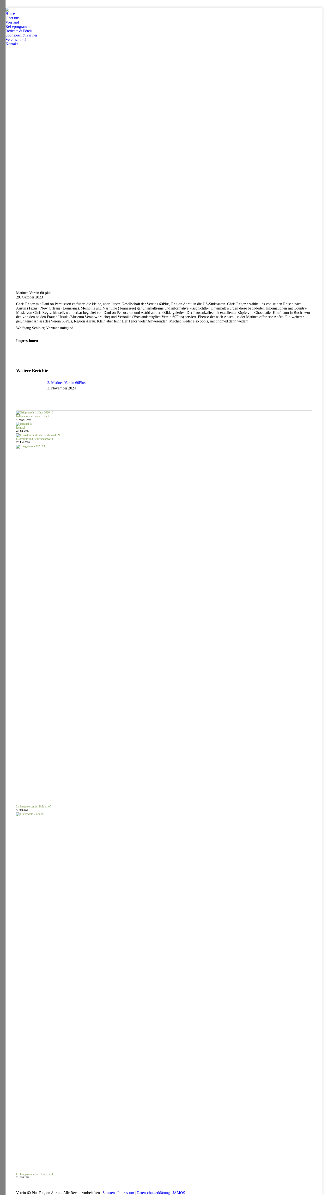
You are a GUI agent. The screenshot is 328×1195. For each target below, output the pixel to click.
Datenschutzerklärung (153, 1193)
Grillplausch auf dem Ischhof (32, 416)
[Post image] (29, 391)
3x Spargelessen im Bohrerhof (33, 806)
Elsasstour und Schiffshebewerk (34, 439)
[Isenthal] (24, 424)
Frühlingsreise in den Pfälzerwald (35, 1174)
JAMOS (178, 1193)
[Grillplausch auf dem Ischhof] (34, 413)
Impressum (125, 1193)
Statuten (109, 1193)
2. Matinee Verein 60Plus (66, 383)
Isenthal (20, 427)
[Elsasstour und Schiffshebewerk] (38, 435)
